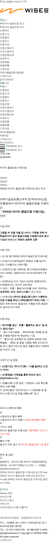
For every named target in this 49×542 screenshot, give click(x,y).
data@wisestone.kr (10, 468)
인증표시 (4, 41)
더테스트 (4, 503)
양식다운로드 (7, 79)
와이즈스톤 (6, 496)
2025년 (3, 181)
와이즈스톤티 (7, 500)
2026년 (3, 178)
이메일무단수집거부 (31, 517)
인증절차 (4, 37)
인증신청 (4, 44)
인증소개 (4, 34)
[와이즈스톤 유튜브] (4, 489)
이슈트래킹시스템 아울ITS (13, 507)
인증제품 (4, 62)
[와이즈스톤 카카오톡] (7, 489)
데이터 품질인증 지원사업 (11, 72)
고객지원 (4, 69)
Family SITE (6, 493)
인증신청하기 (7, 48)
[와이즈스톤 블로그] (1, 489)
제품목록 (4, 65)
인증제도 (4, 30)
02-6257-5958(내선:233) (21, 465)
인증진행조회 (7, 55)
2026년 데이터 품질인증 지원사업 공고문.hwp (23, 472)
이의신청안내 (7, 51)
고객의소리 (6, 76)
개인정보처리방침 (9, 517)
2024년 (3, 185)
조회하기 (4, 58)
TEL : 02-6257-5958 (10, 529)
